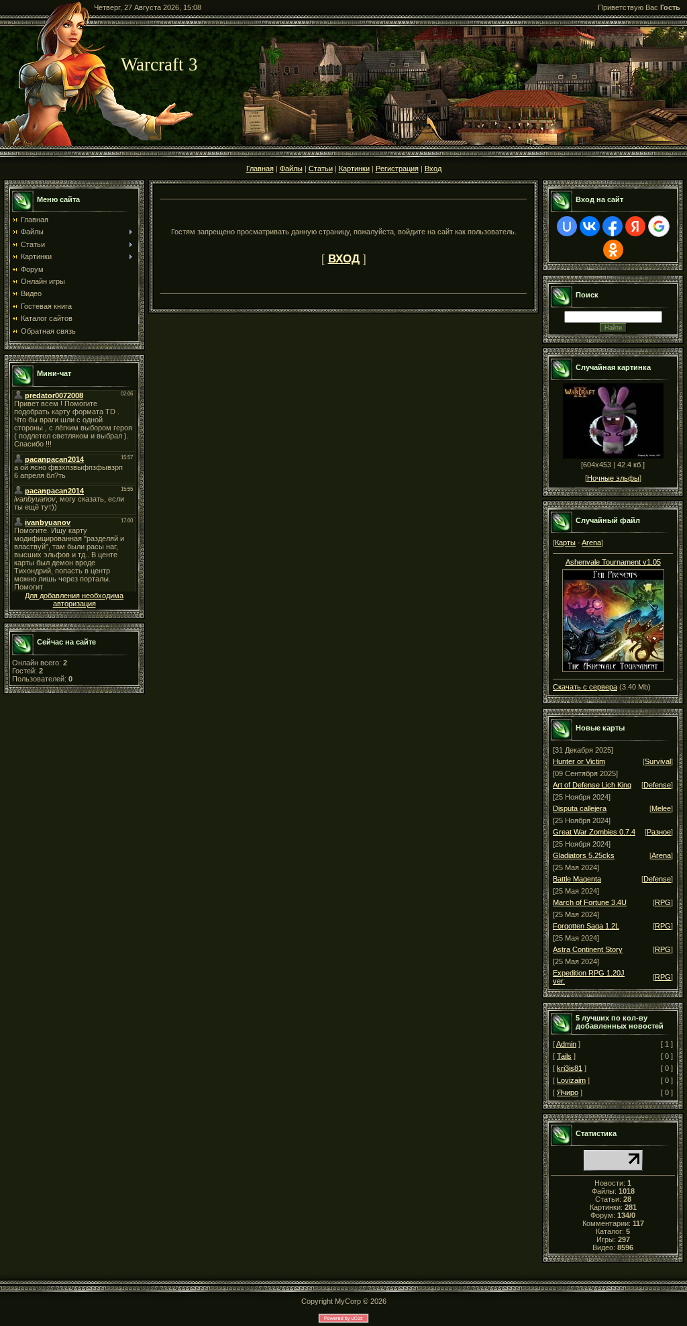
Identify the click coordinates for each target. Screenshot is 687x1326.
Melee (661, 808)
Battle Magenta (577, 879)
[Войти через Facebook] (612, 226)
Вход (433, 168)
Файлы (291, 168)
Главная (260, 168)
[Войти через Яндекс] (635, 226)
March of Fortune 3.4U (590, 902)
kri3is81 (569, 1068)
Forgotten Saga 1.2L (586, 926)
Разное (659, 832)
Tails (564, 1056)
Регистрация (397, 168)
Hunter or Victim (579, 761)
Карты (565, 542)
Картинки (354, 168)
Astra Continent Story (588, 949)
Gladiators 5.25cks (584, 855)
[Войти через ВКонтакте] (590, 226)
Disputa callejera (579, 808)
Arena (591, 542)
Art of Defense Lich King (592, 785)
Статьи (321, 168)
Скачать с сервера (585, 687)
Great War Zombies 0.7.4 (594, 832)
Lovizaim (571, 1080)
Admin (566, 1044)
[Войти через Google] (659, 226)
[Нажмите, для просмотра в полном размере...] (613, 618)
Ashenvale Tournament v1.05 (613, 562)
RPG (663, 902)
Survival (658, 761)
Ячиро (567, 1092)
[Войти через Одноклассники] (613, 250)
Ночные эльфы (613, 478)
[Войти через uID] (567, 226)
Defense (657, 785)
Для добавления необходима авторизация (74, 599)
